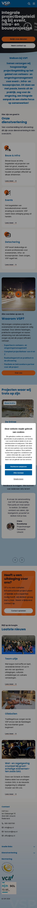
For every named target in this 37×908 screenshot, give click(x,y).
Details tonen (18, 479)
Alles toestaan (18, 473)
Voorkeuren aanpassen (18, 466)
